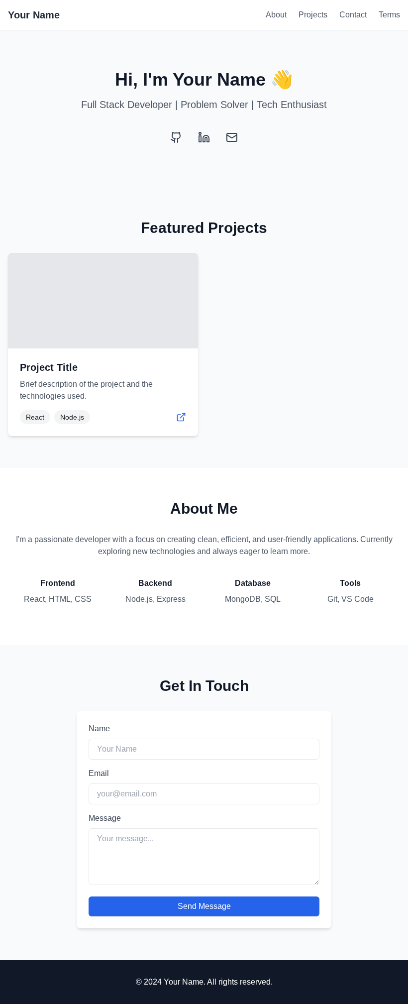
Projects (313, 14)
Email (99, 773)
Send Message (204, 906)
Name (99, 728)
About (276, 14)
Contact (353, 14)
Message (105, 818)
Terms (389, 14)
